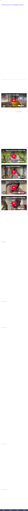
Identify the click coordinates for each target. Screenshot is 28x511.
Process (17, 510)
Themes (10, 510)
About (4, 510)
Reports (24, 510)
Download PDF (3, 241)
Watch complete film (18, 111)
